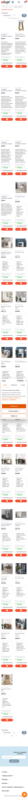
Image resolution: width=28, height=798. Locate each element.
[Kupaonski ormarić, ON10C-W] (21, 515)
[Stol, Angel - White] (21, 187)
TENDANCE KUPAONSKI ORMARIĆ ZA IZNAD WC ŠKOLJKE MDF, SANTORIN (21, 143)
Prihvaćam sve (14, 406)
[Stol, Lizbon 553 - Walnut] (7, 624)
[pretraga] (19, 2)
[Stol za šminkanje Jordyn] (7, 352)
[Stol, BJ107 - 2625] (21, 243)
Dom (16, 5)
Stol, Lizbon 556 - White (19, 307)
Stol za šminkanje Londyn (19, 634)
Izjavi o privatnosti (8, 398)
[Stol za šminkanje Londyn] (21, 624)
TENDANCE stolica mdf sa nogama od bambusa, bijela (20, 35)
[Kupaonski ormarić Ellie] (7, 680)
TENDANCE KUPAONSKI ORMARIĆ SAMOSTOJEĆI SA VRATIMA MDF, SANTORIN (6, 90)
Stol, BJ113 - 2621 (19, 578)
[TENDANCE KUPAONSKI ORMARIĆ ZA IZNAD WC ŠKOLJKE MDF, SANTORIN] (21, 133)
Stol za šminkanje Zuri (21, 361)
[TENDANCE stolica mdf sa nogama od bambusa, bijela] (21, 25)
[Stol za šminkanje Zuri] (21, 352)
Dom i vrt (12, 5)
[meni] (13, 2)
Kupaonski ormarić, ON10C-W (20, 524)
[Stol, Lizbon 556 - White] (21, 297)
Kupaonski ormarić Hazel (6, 307)
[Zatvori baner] (25, 380)
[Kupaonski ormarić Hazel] (7, 297)
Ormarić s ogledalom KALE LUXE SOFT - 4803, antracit (6, 524)
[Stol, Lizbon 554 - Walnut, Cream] (7, 459)
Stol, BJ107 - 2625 (19, 252)
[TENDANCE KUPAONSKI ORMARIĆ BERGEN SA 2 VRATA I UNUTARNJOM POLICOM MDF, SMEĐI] (7, 25)
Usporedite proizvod (7, 63)
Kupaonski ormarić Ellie (6, 689)
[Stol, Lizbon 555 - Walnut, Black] (21, 459)
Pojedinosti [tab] (14, 385)
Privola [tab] (5, 385)
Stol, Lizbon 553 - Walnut (5, 634)
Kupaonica (21, 5)
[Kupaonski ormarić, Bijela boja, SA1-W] (7, 243)
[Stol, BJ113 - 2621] (21, 569)
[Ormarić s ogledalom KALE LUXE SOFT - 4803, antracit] (7, 515)
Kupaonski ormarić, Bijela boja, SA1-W (6, 253)
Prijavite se (14, 761)
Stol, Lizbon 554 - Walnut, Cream (5, 469)
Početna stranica (4, 5)
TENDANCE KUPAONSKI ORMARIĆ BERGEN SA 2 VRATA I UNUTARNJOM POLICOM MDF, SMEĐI (6, 35)
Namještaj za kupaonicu (7, 7)
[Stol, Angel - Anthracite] (7, 569)
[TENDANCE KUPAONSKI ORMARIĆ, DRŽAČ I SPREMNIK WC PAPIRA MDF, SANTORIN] (7, 187)
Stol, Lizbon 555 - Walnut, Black (19, 469)
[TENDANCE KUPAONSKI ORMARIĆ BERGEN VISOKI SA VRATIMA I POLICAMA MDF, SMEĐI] (21, 80)
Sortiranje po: (4, 13)
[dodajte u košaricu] (7, 66)
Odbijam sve (14, 416)
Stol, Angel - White (20, 196)
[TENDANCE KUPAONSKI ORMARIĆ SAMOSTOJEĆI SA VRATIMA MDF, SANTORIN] (7, 80)
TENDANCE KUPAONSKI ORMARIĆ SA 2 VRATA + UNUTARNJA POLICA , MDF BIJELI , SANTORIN (7, 143)
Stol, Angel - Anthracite (4, 578)
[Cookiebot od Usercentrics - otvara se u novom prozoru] (18, 381)
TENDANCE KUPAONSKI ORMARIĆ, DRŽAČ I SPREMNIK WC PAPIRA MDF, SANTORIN (7, 197)
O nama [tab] (23, 385)
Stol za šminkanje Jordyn (5, 362)
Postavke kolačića (13, 411)
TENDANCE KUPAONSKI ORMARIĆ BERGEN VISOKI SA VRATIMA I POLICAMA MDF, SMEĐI (20, 90)
